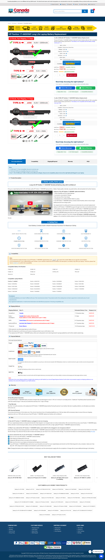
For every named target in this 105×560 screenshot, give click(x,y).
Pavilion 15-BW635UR (12, 288)
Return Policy (35, 531)
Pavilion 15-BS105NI (79, 283)
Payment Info (57, 529)
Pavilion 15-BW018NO (79, 286)
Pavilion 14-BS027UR (34, 281)
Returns (76, 4)
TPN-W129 (10, 274)
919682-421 (32, 271)
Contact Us (92, 4)
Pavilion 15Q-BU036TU (35, 288)
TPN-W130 (32, 274)
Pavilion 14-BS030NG (57, 281)
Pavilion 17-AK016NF (12, 291)
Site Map (79, 532)
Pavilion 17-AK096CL (57, 291)
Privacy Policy (12, 532)
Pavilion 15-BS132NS (12, 286)
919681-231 (32, 269)
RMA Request (35, 532)
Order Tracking (84, 4)
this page (93, 431)
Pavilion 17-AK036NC (34, 291)
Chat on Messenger (66, 88)
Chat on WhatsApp (87, 88)
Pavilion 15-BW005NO (35, 286)
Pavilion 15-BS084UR (57, 283)
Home (9, 23)
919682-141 (10, 271)
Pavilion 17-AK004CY (57, 288)
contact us (15, 263)
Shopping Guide (35, 527)
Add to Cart (72, 75)
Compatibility (34, 161)
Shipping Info (58, 527)
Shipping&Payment (52, 161)
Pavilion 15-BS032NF (34, 283)
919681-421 (55, 269)
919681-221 (10, 269)
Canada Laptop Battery (34, 553)
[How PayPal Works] (67, 543)
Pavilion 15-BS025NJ (12, 283)
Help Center (80, 527)
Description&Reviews (16, 161)
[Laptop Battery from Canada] (18, 12)
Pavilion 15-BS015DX (79, 281)
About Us (11, 527)
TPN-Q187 (77, 271)
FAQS (88, 161)
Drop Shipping (58, 531)
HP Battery (14, 23)
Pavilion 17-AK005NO (79, 288)
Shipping (64, 4)
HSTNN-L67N (55, 271)
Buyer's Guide (55, 4)
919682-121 (77, 269)
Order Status (34, 529)
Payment (70, 4)
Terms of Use (12, 531)
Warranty (70, 161)
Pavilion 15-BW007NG (57, 286)
